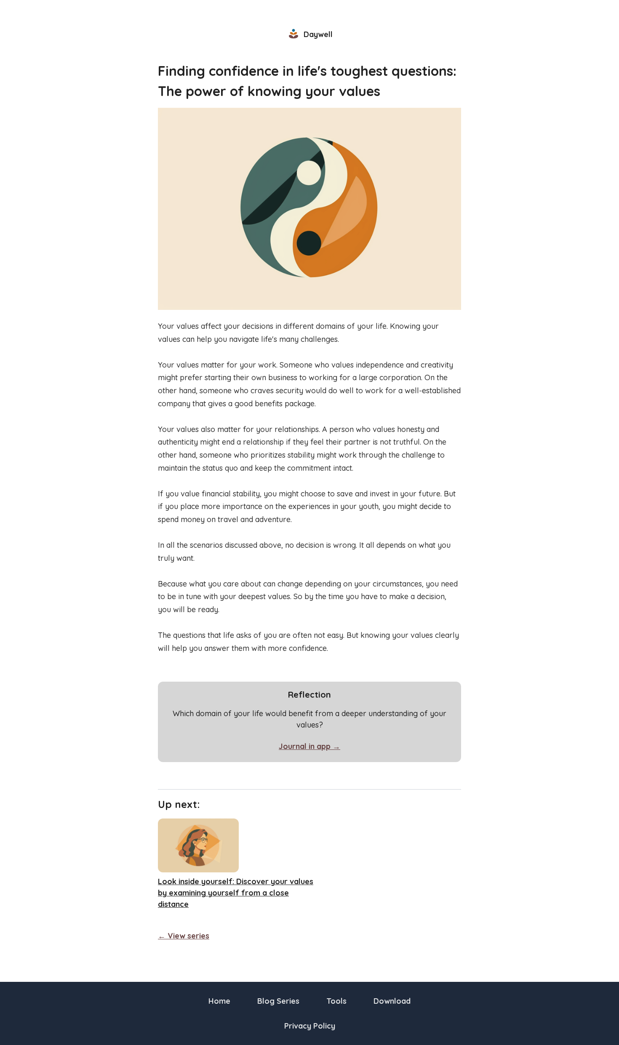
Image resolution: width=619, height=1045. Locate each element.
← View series (183, 936)
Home (219, 1001)
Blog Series (278, 1001)
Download (392, 1001)
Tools (336, 1001)
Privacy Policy (309, 1026)
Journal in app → (309, 746)
